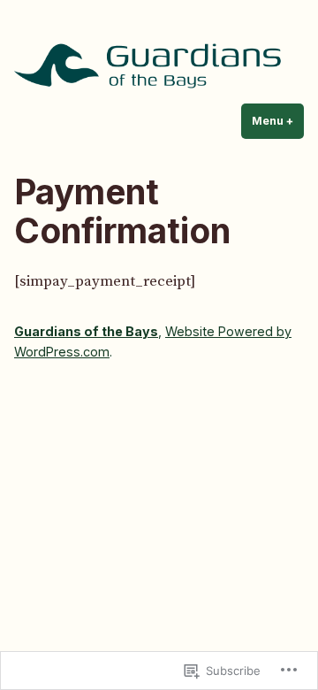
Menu (278, 120)
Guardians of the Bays (86, 331)
